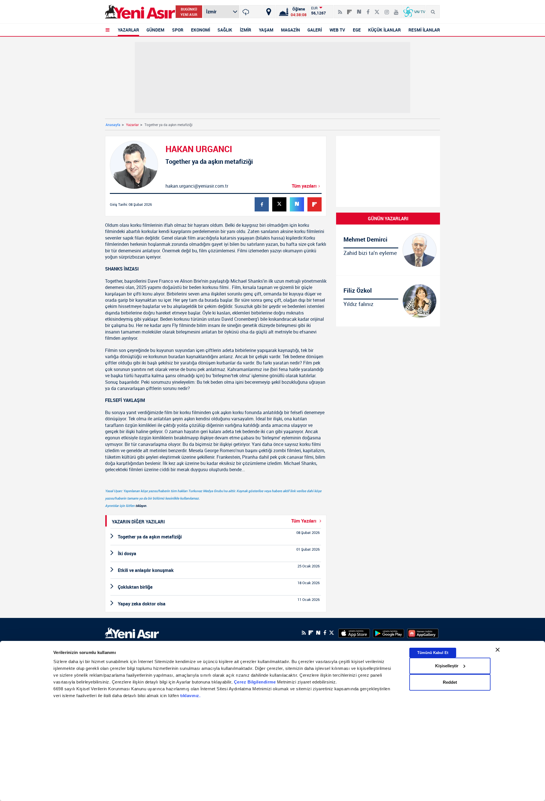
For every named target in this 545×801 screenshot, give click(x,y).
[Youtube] (396, 9)
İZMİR (245, 30)
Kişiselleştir (446, 665)
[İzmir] (250, 11)
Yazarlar (132, 124)
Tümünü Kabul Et (432, 652)
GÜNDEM (155, 30)
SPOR (177, 30)
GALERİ (314, 30)
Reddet (450, 682)
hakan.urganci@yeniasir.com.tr (196, 186)
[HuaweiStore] (423, 632)
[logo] (132, 632)
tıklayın (140, 505)
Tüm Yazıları (304, 521)
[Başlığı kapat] (498, 650)
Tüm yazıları (304, 186)
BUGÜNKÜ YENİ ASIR (189, 12)
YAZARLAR (128, 30)
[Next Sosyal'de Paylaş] (359, 9)
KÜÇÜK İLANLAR (384, 30)
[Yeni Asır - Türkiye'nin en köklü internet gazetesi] (140, 12)
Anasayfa (113, 124)
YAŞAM (266, 30)
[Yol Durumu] (268, 11)
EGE (357, 30)
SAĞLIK (224, 30)
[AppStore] (354, 632)
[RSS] (340, 9)
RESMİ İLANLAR (424, 30)
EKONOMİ (200, 30)
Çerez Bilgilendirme (255, 682)
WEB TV (337, 30)
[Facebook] (367, 9)
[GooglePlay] (388, 632)
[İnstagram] (387, 9)
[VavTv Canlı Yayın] (414, 11)
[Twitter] (377, 9)
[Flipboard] (349, 9)
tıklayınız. (190, 695)
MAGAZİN (290, 30)
